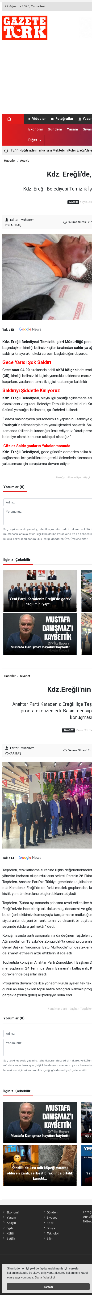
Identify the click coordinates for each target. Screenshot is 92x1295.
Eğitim (11, 1228)
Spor (50, 1223)
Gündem (55, 129)
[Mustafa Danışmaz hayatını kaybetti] (40, 634)
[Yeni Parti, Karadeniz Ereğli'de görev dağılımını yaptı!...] (40, 591)
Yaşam (72, 129)
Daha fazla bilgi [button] (45, 1277)
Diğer (32, 140)
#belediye (74, 477)
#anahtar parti (57, 1008)
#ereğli (60, 477)
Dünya (51, 1228)
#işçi (86, 477)
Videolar (39, 119)
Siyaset (25, 676)
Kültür (10, 1233)
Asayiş (24, 160)
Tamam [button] (48, 1286)
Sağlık (11, 1238)
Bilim (50, 1238)
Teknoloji (53, 1233)
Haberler (10, 160)
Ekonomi (35, 129)
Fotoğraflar (64, 119)
